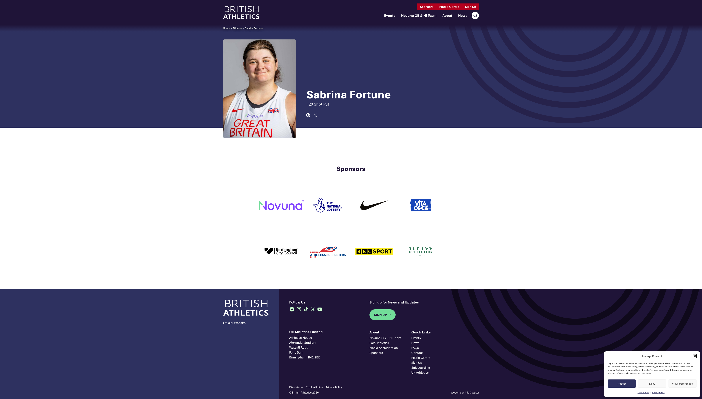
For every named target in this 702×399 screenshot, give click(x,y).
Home (226, 28)
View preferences (682, 383)
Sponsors (426, 7)
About (447, 15)
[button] (695, 356)
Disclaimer (296, 387)
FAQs (415, 348)
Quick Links (421, 332)
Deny (652, 383)
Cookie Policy (644, 392)
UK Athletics (420, 372)
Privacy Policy (658, 392)
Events (389, 15)
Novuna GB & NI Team (419, 15)
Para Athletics (379, 343)
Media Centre (449, 7)
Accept (622, 383)
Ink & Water (472, 392)
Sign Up (470, 7)
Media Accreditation (383, 348)
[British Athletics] (241, 12)
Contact (417, 353)
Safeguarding (420, 367)
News (462, 15)
